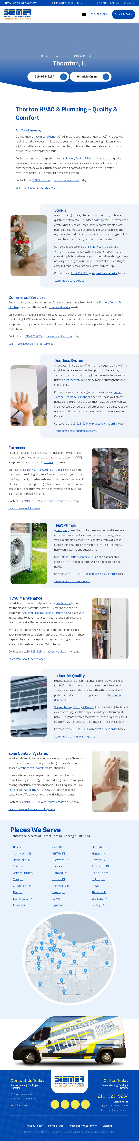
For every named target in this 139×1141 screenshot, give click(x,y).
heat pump (62, 530)
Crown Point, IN (22, 886)
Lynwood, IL (59, 905)
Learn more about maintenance (26, 659)
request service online (66, 180)
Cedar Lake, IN (21, 860)
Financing (114, 3)
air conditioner (47, 136)
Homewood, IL (61, 886)
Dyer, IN (17, 892)
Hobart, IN (58, 879)
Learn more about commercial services (30, 344)
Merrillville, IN (99, 847)
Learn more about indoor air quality (74, 736)
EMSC (111, 1132)
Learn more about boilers (68, 280)
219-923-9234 (99, 14)
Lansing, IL (58, 892)
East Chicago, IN (23, 898)
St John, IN (98, 879)
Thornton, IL (99, 892)
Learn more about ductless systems (75, 431)
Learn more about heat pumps (72, 581)
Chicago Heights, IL (24, 873)
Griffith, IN (58, 853)
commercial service (60, 307)
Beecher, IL (19, 847)
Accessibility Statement (83, 1125)
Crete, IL (18, 879)
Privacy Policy (34, 1125)
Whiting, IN (98, 905)
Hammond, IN (60, 860)
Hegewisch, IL (60, 866)
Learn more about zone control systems (31, 809)
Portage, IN (98, 860)
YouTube (75, 1104)
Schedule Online (123, 14)
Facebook (55, 1104)
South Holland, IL (102, 873)
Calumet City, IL (22, 853)
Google (65, 1104)
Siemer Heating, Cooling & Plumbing (77, 158)
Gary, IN (57, 847)
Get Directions (19, 1105)
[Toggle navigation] (83, 14)
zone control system (32, 768)
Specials (102, 3)
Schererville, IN (100, 866)
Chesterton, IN (22, 866)
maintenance (63, 603)
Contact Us (128, 3)
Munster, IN (98, 853)
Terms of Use (55, 1125)
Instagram (85, 1104)
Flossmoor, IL (21, 905)
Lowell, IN (58, 898)
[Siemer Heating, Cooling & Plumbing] (17, 14)
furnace (48, 462)
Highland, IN (59, 873)
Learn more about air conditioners (35, 187)
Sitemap (108, 1125)
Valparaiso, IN (99, 898)
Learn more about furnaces (24, 508)
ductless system (73, 380)
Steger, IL (97, 886)
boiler (97, 220)
